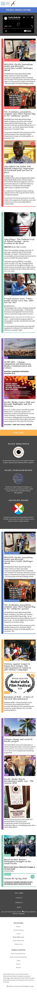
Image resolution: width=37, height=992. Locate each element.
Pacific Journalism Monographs (18, 957)
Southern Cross (18, 944)
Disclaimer (19, 893)
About (19, 907)
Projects (18, 964)
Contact (19, 898)
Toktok (18, 960)
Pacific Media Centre (18, 937)
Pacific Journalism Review (18, 470)
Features (18, 926)
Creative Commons (18, 914)
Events (18, 933)
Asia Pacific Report (18, 500)
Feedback (19, 902)
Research (18, 967)
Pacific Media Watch (18, 444)
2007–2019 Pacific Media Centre (11, 912)
